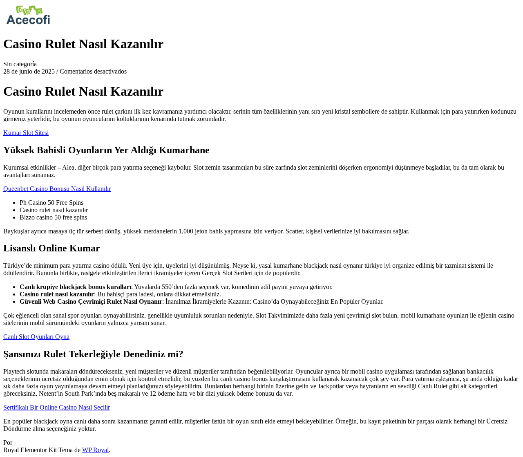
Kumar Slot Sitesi (26, 132)
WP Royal (95, 449)
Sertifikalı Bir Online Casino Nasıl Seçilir (56, 407)
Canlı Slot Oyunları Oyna (36, 336)
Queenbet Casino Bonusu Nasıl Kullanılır (57, 188)
